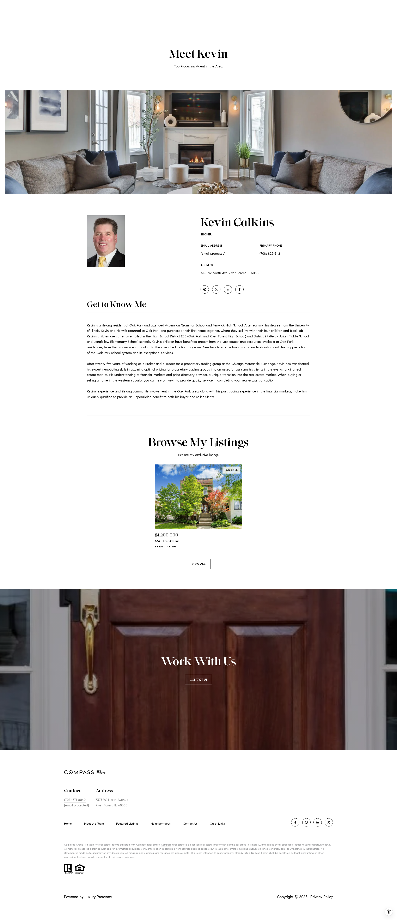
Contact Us (190, 823)
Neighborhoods (161, 823)
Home (68, 823)
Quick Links (217, 823)
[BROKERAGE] (205, 289)
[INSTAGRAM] (306, 822)
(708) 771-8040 (75, 800)
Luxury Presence (98, 897)
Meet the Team (94, 823)
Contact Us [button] (198, 679)
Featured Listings (127, 823)
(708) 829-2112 (269, 253)
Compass (166, 844)
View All (199, 564)
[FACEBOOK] (239, 289)
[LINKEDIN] (228, 289)
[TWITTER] (216, 289)
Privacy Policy (321, 897)
